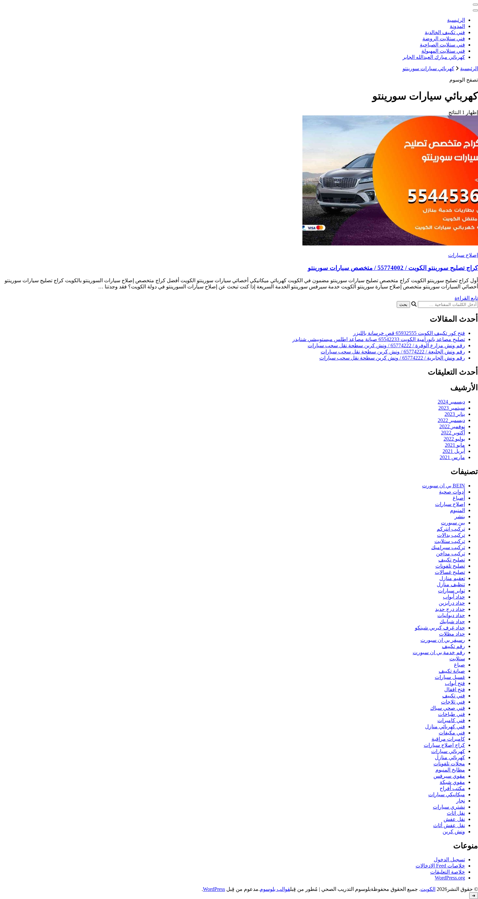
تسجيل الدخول (449, 859)
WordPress (214, 889)
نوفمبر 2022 (452, 426)
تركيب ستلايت (449, 541)
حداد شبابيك (452, 621)
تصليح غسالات (450, 572)
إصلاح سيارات (463, 255)
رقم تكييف (453, 646)
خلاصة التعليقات (447, 872)
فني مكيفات (452, 732)
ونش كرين (454, 831)
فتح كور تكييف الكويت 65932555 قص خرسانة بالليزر (409, 333)
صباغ (459, 665)
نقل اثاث (456, 813)
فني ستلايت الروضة (443, 38)
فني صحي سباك (447, 708)
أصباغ (459, 498)
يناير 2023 (455, 414)
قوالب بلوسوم (275, 889)
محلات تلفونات (449, 763)
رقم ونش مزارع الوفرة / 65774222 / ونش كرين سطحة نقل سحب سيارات (386, 345)
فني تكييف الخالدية (445, 32)
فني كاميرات (451, 720)
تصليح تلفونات (450, 566)
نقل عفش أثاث (449, 825)
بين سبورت (453, 522)
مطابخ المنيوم (450, 770)
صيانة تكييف (452, 671)
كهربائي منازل (450, 757)
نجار (460, 800)
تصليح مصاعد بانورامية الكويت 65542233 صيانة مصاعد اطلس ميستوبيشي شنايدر (378, 339)
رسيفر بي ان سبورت (442, 640)
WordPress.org (450, 877)
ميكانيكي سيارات (446, 794)
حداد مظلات (452, 634)
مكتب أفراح (452, 788)
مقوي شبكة (452, 782)
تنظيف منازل (451, 584)
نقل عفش (454, 819)
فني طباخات (451, 714)
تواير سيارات (451, 590)
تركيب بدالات (451, 535)
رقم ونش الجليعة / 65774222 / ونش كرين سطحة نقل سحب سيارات (393, 351)
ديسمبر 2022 (451, 420)
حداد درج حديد (450, 609)
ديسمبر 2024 (451, 401)
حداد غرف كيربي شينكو (440, 627)
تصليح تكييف (451, 559)
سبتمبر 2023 (451, 408)
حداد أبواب (454, 597)
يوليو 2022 (454, 439)
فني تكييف (453, 695)
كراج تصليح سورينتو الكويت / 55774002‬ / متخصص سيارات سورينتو (393, 267)
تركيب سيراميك (448, 547)
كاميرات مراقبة (448, 739)
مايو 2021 (455, 445)
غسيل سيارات (450, 677)
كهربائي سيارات (448, 751)
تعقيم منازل (452, 578)
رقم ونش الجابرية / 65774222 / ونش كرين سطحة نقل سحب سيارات (392, 358)
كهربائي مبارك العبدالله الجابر (434, 57)
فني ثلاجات (453, 702)
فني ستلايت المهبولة (443, 51)
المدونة (457, 26)
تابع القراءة (466, 298)
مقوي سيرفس (449, 776)
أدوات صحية (452, 492)
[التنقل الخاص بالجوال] (475, 5)
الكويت (427, 889)
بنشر (460, 516)
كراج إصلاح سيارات (444, 745)
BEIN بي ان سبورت (443, 485)
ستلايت (457, 658)
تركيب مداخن (450, 553)
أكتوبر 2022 (453, 432)
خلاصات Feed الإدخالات (440, 865)
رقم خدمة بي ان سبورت (439, 652)
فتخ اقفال (454, 689)
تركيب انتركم (451, 529)
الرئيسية (456, 20)
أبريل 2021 (454, 451)
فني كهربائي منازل (445, 726)
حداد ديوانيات (451, 615)
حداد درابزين (452, 603)
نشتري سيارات (449, 807)
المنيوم (457, 510)
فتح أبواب (455, 683)
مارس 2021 (452, 457)
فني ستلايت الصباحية (442, 44)
